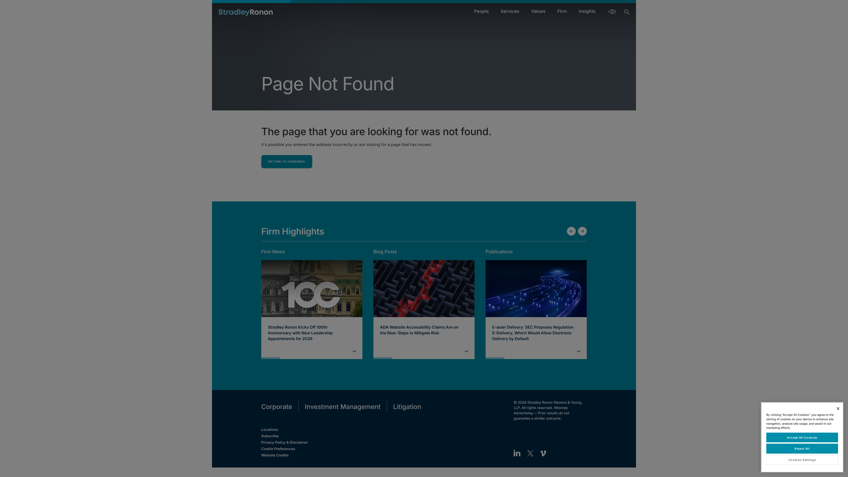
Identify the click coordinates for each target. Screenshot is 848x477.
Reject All (802, 448)
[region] (802, 437)
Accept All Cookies (802, 437)
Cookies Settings (802, 460)
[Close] (838, 408)
